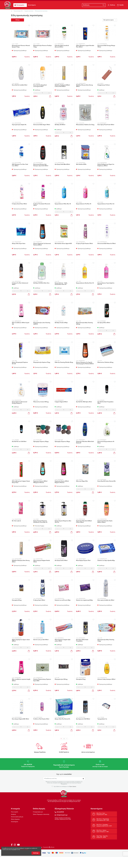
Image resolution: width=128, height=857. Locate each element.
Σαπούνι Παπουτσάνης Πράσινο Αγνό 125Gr (42, 680)
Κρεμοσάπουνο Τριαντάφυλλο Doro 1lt (105, 283)
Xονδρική (13, 814)
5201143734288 (18, 677)
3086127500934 (18, 519)
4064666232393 (60, 83)
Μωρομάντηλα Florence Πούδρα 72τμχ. (42, 46)
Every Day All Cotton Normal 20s (106, 481)
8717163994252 (103, 598)
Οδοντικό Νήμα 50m (82, 481)
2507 (80, 281)
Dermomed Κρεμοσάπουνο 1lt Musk (105, 442)
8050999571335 (18, 400)
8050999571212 (39, 123)
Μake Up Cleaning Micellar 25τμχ (64, 362)
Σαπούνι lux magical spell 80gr (84, 600)
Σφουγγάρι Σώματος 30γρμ (62, 441)
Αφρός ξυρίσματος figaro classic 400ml (21, 640)
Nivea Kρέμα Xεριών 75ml (83, 560)
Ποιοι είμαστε (14, 812)
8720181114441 (103, 321)
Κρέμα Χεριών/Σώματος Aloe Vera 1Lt (63, 521)
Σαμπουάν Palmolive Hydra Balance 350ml (104, 521)
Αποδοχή (35, 853)
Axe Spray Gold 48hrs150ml (62, 164)
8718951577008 (103, 519)
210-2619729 (60, 812)
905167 (58, 202)
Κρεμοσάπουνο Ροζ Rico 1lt (83, 203)
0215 (37, 400)
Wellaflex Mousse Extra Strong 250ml (84, 86)
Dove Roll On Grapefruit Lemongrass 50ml (40, 86)
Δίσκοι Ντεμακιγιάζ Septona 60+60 (20, 363)
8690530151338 (18, 123)
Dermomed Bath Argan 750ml (41, 124)
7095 (37, 360)
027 (101, 360)
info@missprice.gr (62, 815)
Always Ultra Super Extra (18, 243)
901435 (101, 202)
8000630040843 (18, 717)
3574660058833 (39, 281)
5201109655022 (39, 677)
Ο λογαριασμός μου (38, 812)
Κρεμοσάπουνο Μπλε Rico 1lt (63, 203)
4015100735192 (18, 202)
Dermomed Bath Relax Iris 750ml (106, 243)
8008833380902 (39, 638)
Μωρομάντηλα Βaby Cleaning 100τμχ (84, 323)
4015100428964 (39, 598)
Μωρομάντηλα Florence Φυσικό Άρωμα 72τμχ (21, 46)
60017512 (38, 83)
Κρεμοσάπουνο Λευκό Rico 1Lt (105, 203)
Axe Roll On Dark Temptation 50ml (105, 402)
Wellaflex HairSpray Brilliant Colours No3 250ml (62, 86)
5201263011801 (103, 479)
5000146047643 (103, 162)
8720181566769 (103, 123)
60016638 (102, 400)
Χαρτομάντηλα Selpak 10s (19, 124)
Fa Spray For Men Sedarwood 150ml (20, 283)
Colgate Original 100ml (61, 401)
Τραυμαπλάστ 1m (102, 719)
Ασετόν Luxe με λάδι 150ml (40, 639)
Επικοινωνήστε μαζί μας (17, 816)
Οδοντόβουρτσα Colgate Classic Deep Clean (21, 482)
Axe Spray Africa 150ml (103, 322)
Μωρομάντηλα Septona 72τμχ (41, 362)
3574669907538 (103, 677)
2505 (101, 281)
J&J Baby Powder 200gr (61, 322)
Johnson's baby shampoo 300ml (106, 679)
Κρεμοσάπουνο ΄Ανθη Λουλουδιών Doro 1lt (61, 283)
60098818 (81, 400)
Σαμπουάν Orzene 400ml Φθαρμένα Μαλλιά (40, 482)
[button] (20, 5)
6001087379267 (82, 717)
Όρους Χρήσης (72, 786)
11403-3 (58, 519)
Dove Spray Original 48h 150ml (20, 719)
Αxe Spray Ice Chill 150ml (83, 719)
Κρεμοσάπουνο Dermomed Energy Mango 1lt (19, 402)
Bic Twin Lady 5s (16, 521)
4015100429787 (39, 202)
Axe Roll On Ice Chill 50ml (19, 441)
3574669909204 (60, 123)
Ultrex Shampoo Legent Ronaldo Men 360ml (85, 46)
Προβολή (27, 56)
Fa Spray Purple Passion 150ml (84, 243)
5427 (101, 638)
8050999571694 (39, 162)
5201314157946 (82, 360)
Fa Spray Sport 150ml (39, 600)
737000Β (102, 717)
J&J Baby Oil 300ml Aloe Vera (41, 283)
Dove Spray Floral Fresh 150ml (105, 124)
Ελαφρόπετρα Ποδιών (103, 85)
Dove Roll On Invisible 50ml (19, 85)
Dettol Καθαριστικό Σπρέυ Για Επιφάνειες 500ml (105, 165)
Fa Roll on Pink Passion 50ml (41, 719)
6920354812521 (60, 638)
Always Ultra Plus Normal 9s (62, 719)
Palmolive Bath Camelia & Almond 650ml (62, 46)
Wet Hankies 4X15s (81, 164)
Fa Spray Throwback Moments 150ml (41, 204)
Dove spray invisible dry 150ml (105, 600)
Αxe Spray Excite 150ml (61, 560)
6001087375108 (60, 162)
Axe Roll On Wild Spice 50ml (84, 401)
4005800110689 (18, 598)
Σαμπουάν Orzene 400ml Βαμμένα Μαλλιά (62, 482)
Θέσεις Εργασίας (15, 819)
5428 (80, 321)
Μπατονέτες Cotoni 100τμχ (41, 401)
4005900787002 (82, 677)
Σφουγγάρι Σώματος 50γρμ (41, 441)
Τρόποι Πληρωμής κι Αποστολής (41, 814)
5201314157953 (60, 479)
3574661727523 (60, 321)
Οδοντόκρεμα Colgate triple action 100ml (62, 640)
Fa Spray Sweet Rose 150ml (19, 203)
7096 (16, 360)
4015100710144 (18, 281)
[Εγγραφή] (83, 778)
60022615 (17, 83)
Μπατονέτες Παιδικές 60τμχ (105, 362)
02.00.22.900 (17, 479)
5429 (37, 321)
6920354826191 (60, 400)
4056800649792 (82, 83)
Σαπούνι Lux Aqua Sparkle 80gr (106, 560)
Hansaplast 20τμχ (16, 600)
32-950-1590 (81, 123)
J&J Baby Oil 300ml (60, 124)
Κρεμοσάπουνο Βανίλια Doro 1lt (85, 283)
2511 (58, 281)
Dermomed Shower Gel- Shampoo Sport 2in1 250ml (40, 165)
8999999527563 (60, 598)
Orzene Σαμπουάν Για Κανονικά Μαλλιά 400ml (42, 244)
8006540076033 (60, 717)
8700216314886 (18, 162)
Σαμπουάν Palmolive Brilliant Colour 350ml (84, 521)
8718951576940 (82, 519)
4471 (58, 677)
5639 (58, 360)
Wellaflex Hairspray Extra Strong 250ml (21, 561)
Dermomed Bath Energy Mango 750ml (106, 46)
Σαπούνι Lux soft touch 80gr (63, 600)
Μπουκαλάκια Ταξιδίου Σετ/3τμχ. (85, 124)
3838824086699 (18, 321)
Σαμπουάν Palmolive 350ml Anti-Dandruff (85, 442)
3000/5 (101, 83)
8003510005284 (18, 638)
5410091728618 (39, 717)
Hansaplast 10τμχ (80, 679)
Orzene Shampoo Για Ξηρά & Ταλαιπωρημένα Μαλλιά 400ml (85, 363)
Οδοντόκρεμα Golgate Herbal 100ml (41, 561)
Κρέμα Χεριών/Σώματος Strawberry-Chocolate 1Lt (40, 521)
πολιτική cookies (24, 849)
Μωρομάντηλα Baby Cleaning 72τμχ (105, 640)
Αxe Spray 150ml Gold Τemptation (82, 640)
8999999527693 (82, 598)
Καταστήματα (14, 821)
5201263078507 (82, 162)
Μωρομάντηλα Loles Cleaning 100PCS (41, 323)
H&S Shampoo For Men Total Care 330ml (20, 165)
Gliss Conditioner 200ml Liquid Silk (20, 323)
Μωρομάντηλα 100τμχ (61, 679)
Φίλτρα (17, 20)
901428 (80, 202)
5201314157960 (39, 479)
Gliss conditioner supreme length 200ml (21, 680)
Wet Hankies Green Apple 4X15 (63, 243)
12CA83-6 (81, 479)
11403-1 (37, 519)
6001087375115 (82, 638)
